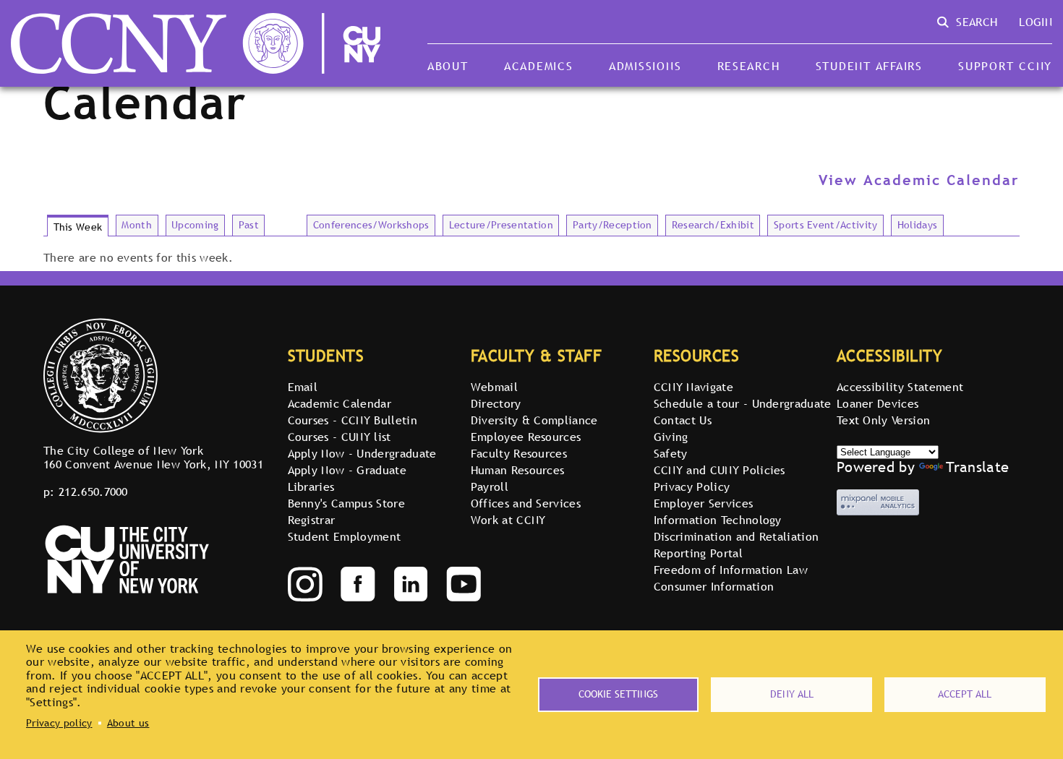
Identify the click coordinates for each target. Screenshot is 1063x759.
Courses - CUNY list (339, 437)
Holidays (917, 224)
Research (748, 66)
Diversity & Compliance (534, 420)
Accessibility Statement (900, 387)
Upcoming (195, 224)
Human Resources (518, 470)
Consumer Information (714, 586)
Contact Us (683, 420)
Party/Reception (612, 224)
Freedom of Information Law (731, 570)
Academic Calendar (339, 403)
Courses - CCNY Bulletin (352, 420)
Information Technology (718, 520)
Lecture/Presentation (501, 224)
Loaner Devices (877, 403)
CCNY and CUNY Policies (719, 470)
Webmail (494, 387)
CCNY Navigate (693, 387)
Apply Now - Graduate (347, 470)
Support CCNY (1005, 66)
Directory (496, 403)
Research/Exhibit (713, 224)
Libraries (311, 486)
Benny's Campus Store (346, 503)
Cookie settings (618, 693)
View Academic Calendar (919, 180)
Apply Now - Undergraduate (362, 453)
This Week (78, 226)
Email (303, 387)
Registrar (312, 520)
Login (1035, 21)
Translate (977, 467)
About (448, 66)
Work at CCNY (508, 520)
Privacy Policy (692, 486)
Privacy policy (59, 722)
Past (249, 224)
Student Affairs (869, 66)
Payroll (489, 486)
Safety (671, 453)
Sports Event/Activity (826, 224)
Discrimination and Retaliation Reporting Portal (736, 544)
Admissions (645, 66)
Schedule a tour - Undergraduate (743, 403)
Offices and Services (526, 503)
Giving (671, 437)
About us (128, 722)
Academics (538, 66)
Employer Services (703, 503)
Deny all (792, 693)
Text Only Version (883, 420)
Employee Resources (526, 437)
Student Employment (344, 536)
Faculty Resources (519, 453)
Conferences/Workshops (371, 224)
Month (136, 224)
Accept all (964, 693)
